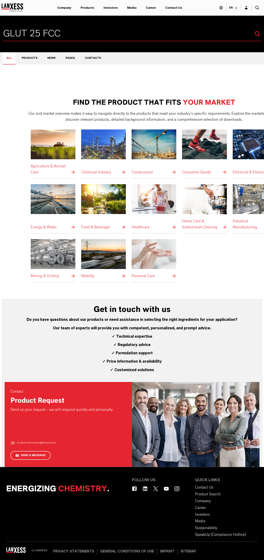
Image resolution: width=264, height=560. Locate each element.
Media (131, 7)
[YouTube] (166, 488)
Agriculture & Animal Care (53, 152)
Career (151, 7)
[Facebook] (134, 488)
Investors (111, 7)
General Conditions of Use (127, 551)
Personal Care (154, 259)
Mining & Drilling (53, 259)
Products (87, 7)
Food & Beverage (103, 207)
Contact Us (173, 7)
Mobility (103, 259)
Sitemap (188, 551)
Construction (154, 152)
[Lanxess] (18, 551)
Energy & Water (53, 207)
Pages (70, 58)
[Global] (221, 7)
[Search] (257, 34)
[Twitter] (155, 488)
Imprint (167, 551)
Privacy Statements (73, 551)
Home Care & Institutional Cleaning (204, 207)
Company (64, 7)
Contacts (93, 58)
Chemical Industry (103, 152)
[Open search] (257, 7)
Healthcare (154, 207)
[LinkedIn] (145, 488)
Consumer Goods (204, 152)
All (9, 58)
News (51, 58)
